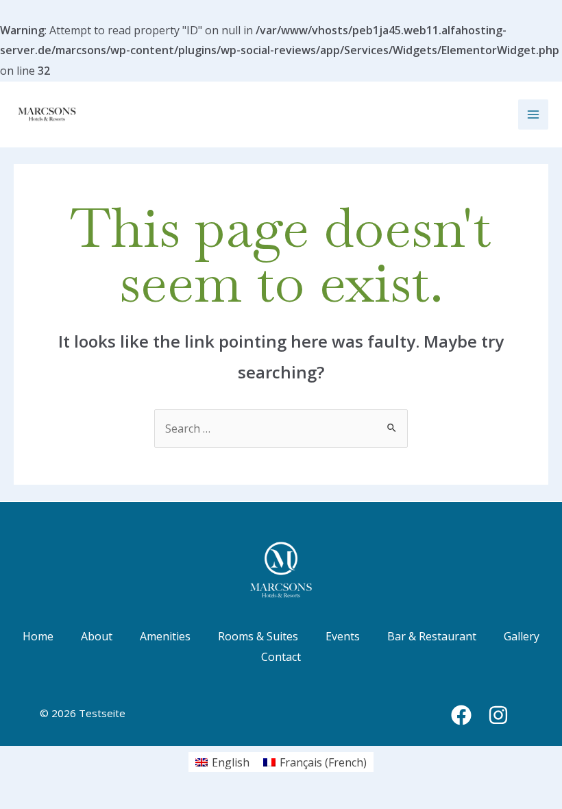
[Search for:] (281, 428)
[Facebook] (461, 715)
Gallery (521, 636)
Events (343, 636)
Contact (281, 656)
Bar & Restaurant (431, 636)
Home (38, 636)
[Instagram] (498, 715)
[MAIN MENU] (533, 114)
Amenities (165, 636)
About (96, 636)
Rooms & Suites (258, 636)
